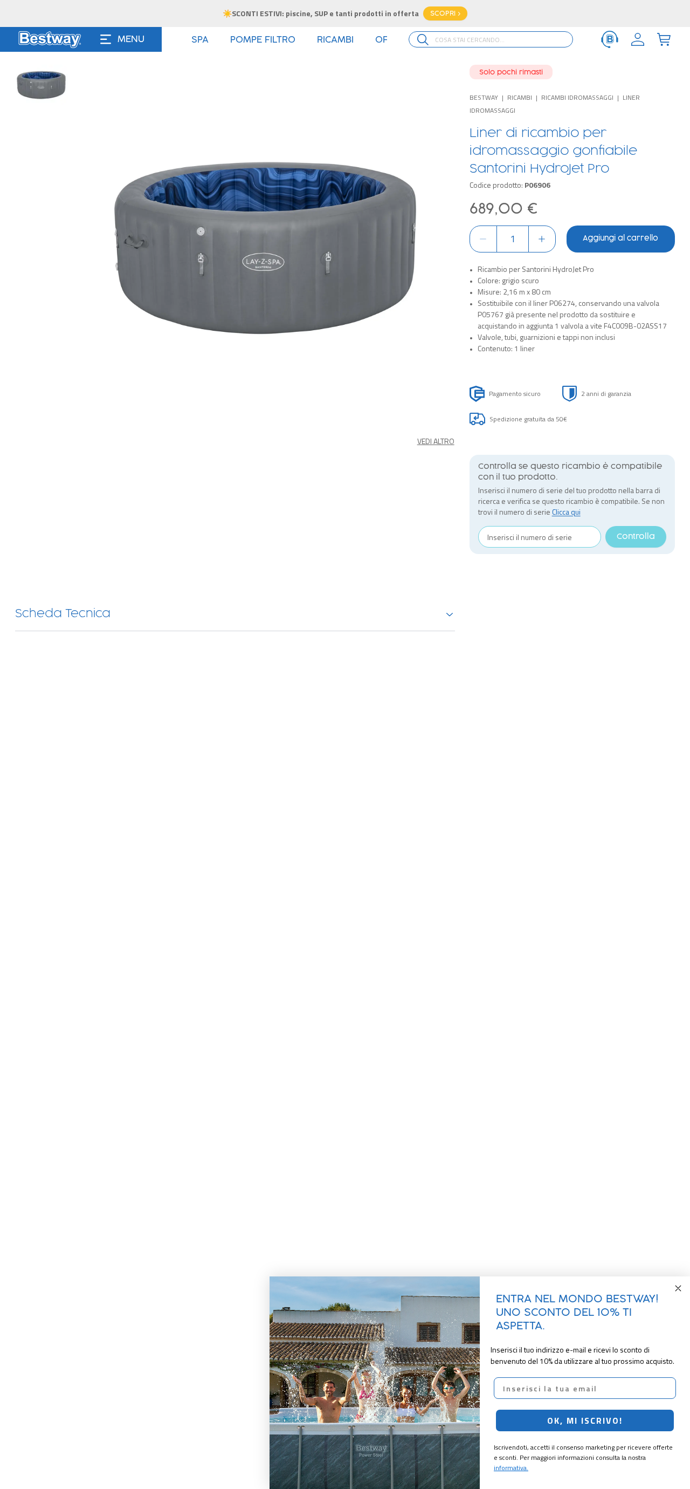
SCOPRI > (445, 13)
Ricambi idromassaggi (577, 97)
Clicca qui (566, 511)
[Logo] (49, 39)
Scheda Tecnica (63, 614)
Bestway (484, 97)
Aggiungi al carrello (620, 238)
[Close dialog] (678, 1288)
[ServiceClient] (609, 39)
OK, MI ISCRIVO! (585, 1420)
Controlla (636, 537)
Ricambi (519, 97)
